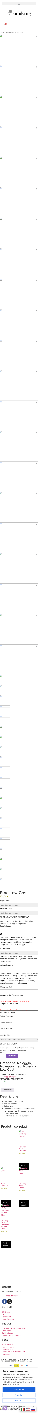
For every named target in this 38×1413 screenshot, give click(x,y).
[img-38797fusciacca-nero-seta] (19, 202)
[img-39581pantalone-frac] (19, 172)
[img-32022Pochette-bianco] (19, 416)
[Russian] (33, 1409)
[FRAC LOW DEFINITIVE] (19, 50)
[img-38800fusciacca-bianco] (19, 233)
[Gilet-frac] (19, 538)
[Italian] (23, 1409)
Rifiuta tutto (19, 1400)
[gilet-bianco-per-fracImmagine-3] (19, 599)
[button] (19, 3)
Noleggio (9, 32)
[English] (28, 1409)
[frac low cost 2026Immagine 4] (19, 111)
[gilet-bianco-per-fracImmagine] (19, 629)
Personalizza (19, 1395)
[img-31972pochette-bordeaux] (19, 446)
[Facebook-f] (4, 1301)
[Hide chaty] (5, 1408)
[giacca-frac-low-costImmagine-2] (19, 80)
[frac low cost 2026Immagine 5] (19, 141)
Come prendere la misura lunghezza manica (14, 1010)
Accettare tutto (19, 1389)
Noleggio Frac (10, 1066)
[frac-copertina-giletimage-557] (19, 477)
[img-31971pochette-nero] (19, 385)
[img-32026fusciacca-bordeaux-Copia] (19, 263)
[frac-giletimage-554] (19, 507)
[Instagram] (9, 1301)
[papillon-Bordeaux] (19, 355)
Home (2, 32)
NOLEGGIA (12, 1056)
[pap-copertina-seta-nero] (19, 294)
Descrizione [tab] (7, 1090)
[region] (19, 1386)
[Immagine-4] (19, 659)
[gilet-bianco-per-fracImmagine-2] (19, 568)
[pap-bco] (19, 324)
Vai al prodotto (24, 1167)
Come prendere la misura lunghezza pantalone (14, 1001)
